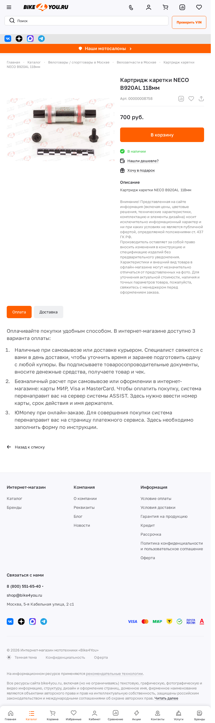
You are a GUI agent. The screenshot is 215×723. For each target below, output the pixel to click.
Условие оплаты (156, 498)
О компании (85, 498)
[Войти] (150, 7)
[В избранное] (191, 98)
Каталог (14, 498)
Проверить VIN (189, 22)
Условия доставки (158, 507)
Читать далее (166, 698)
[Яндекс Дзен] (19, 38)
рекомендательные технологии (114, 673)
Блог (78, 516)
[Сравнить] (181, 98)
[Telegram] (41, 38)
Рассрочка (151, 534)
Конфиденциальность (65, 657)
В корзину (162, 135)
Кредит (148, 525)
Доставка (48, 311)
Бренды (14, 507)
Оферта (148, 557)
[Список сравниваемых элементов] (183, 7)
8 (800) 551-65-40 (24, 586)
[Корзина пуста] (166, 7)
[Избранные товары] (200, 7)
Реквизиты (84, 507)
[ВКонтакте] (7, 38)
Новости (82, 525)
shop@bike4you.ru (24, 595)
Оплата (19, 311)
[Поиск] (11, 20)
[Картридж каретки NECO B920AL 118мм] (60, 129)
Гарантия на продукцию (164, 516)
